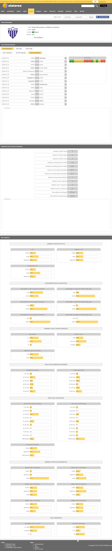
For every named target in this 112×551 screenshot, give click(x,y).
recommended (39, 544)
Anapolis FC (31, 78)
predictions (10, 11)
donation (60, 11)
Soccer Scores (39, 549)
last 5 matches (7, 53)
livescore (52, 11)
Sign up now (57, 17)
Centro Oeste (43, 68)
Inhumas (32, 101)
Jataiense (42, 58)
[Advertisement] (56, 124)
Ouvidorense (43, 84)
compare (38, 11)
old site (82, 11)
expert (19, 11)
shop (75, 11)
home (3, 11)
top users (69, 11)
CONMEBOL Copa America (13, 547)
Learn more (102, 1)
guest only (29, 48)
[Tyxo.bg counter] (82, 545)
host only (19, 48)
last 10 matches (21, 53)
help (36, 546)
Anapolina (31, 81)
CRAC (33, 58)
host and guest (7, 48)
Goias (33, 61)
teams (31, 11)
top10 (25, 11)
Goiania (41, 104)
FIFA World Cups (10, 544)
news (45, 11)
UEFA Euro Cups (10, 546)
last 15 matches (35, 53)
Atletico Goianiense (29, 71)
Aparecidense (43, 74)
